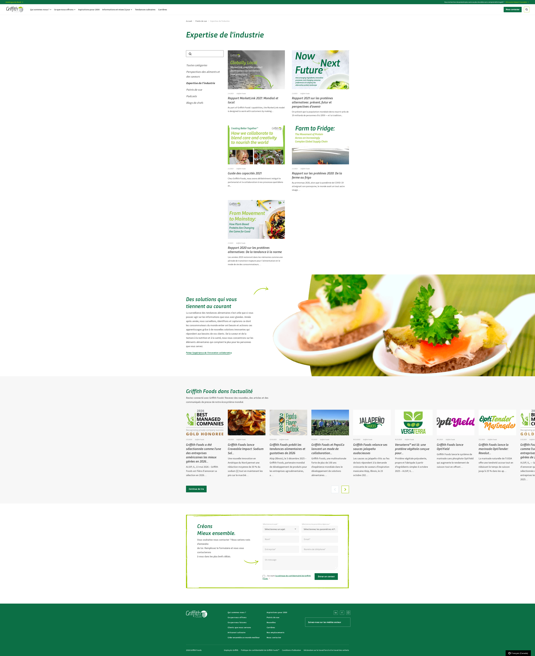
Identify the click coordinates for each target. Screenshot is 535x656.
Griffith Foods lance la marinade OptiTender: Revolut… (494, 448)
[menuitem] (336, 613)
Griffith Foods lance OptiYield (450, 446)
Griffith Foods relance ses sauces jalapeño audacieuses (370, 448)
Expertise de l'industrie (200, 83)
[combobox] (281, 529)
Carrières (271, 627)
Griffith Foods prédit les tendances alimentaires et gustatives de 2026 (287, 448)
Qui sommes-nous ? (237, 612)
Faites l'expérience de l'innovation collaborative (209, 352)
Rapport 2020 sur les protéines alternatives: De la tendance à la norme (255, 249)
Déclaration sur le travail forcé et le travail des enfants (326, 650)
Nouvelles (271, 622)
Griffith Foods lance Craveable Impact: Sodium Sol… (245, 448)
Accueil (189, 21)
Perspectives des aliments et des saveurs (203, 74)
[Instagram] (348, 613)
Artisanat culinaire (236, 632)
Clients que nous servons (239, 627)
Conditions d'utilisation (291, 650)
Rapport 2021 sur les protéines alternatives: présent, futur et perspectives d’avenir (312, 102)
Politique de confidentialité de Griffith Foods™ (260, 650)
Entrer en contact (326, 576)
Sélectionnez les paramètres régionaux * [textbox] (320, 529)
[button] (345, 489)
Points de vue (201, 21)
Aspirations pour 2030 (277, 612)
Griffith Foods (305, 93)
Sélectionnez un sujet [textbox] (275, 529)
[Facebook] (342, 613)
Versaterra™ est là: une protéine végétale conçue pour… (412, 448)
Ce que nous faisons (237, 622)
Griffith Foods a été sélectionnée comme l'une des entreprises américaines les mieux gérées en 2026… (203, 452)
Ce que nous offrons (237, 617)
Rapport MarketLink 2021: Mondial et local (253, 100)
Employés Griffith (231, 650)
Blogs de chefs (194, 102)
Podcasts (191, 96)
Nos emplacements (275, 632)
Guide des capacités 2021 (245, 173)
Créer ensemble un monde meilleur (244, 637)
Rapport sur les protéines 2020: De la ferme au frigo (317, 175)
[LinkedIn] (336, 613)
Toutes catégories (196, 65)
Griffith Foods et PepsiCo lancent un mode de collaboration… (327, 448)
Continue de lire (196, 488)
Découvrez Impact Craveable (516, 2)
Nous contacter (274, 637)
